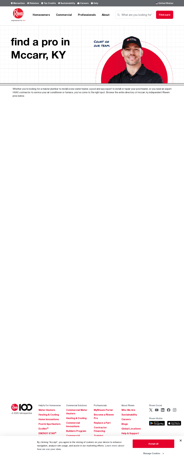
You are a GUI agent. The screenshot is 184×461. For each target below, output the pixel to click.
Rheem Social (155, 405)
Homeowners (41, 14)
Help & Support (130, 433)
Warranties (19, 3)
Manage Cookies (151, 453)
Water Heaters (47, 409)
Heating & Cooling (49, 414)
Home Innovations (49, 419)
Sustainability (68, 3)
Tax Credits (50, 3)
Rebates (34, 3)
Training (98, 435)
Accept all (153, 443)
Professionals (87, 14)
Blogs (124, 423)
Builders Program (76, 430)
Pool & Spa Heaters (50, 423)
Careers (84, 3)
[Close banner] (181, 441)
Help (96, 3)
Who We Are (128, 409)
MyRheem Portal (103, 409)
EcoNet (44, 428)
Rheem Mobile (155, 418)
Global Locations (131, 428)
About (106, 14)
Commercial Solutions (76, 405)
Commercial (64, 14)
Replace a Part (102, 422)
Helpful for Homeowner (50, 405)
